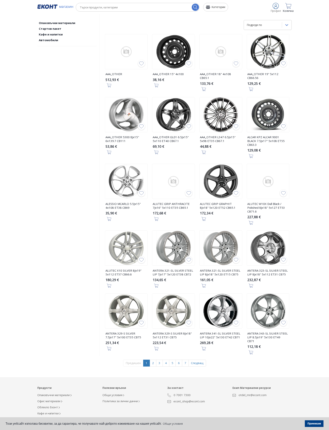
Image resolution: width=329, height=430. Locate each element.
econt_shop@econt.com (189, 401)
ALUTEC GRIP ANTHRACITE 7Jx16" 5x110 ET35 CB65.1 (171, 205)
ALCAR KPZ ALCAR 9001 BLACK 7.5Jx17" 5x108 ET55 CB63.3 (266, 141)
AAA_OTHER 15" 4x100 (168, 74)
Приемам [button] (314, 423)
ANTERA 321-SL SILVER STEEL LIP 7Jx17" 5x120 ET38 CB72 (173, 272)
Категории (218, 7)
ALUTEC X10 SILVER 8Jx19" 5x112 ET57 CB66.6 (123, 272)
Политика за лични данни (120, 401)
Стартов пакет (50, 28)
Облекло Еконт (48, 407)
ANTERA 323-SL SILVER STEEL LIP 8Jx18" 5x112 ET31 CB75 (267, 272)
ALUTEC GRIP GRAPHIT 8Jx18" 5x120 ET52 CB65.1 (218, 205)
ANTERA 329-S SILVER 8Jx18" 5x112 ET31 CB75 (172, 335)
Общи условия (112, 395)
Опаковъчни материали (57, 23)
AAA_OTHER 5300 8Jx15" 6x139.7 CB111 (122, 139)
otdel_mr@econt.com (252, 395)
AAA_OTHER (113, 74)
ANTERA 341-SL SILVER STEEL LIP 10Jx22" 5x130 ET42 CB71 (220, 335)
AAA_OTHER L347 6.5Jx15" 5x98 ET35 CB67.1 (218, 139)
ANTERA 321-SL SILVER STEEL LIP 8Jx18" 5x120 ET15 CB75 (220, 272)
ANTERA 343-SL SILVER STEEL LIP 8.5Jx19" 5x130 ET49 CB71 (267, 337)
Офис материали (49, 401)
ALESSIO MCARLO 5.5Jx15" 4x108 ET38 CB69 (123, 205)
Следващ (197, 363)
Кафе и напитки (51, 34)
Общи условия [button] (173, 423)
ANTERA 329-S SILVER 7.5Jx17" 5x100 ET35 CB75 (123, 335)
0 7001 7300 (182, 395)
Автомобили (48, 40)
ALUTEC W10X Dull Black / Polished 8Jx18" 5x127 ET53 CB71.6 (266, 207)
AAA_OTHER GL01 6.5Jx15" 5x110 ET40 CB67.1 (171, 139)
